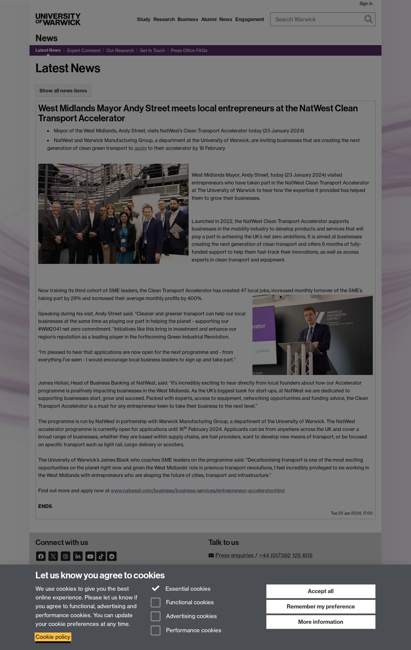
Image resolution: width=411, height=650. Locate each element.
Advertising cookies (191, 616)
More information (320, 621)
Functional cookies (189, 602)
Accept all (321, 591)
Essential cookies (187, 588)
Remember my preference (321, 606)
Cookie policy (53, 636)
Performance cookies (193, 630)
